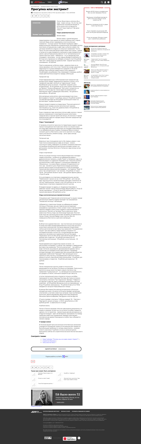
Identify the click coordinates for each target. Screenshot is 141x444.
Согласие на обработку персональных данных (53, 425)
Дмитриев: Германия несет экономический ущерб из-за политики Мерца (97, 102)
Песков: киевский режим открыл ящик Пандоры (98, 96)
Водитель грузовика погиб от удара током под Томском (97, 25)
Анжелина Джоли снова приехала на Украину (99, 91)
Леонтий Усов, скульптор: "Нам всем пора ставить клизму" (72, 379)
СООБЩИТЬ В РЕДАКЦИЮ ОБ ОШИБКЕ (81, 411)
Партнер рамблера (57, 437)
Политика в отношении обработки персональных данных (55, 426)
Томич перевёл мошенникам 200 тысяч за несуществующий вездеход (97, 31)
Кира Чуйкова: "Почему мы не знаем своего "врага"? (60, 339)
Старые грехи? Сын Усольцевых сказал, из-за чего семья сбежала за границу (100, 60)
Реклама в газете (65, 411)
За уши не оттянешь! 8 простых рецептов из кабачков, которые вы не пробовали (100, 50)
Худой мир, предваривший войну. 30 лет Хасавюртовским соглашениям (99, 85)
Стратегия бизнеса (49, 341)
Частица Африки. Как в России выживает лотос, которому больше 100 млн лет (100, 66)
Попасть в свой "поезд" (44, 378)
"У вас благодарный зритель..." (45, 383)
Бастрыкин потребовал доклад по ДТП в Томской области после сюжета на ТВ (97, 19)
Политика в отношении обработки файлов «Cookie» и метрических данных (59, 427)
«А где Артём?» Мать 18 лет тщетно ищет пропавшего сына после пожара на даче (100, 76)
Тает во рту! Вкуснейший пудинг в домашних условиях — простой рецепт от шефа (99, 71)
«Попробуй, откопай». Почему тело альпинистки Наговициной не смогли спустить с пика (100, 55)
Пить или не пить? (49, 342)
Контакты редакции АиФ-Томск (51, 411)
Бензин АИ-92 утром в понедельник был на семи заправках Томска (97, 12)
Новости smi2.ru (36, 406)
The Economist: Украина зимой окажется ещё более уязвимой (98, 107)
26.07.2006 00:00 (35, 6)
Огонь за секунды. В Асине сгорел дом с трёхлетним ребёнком (97, 38)
